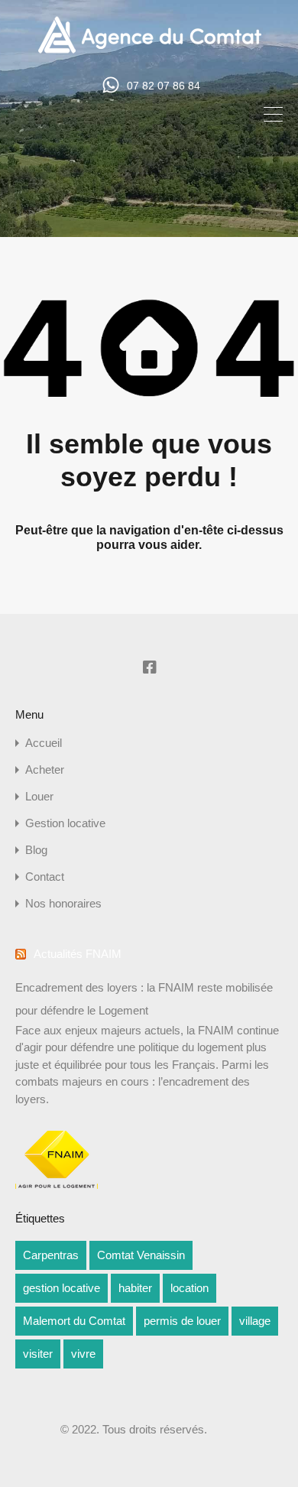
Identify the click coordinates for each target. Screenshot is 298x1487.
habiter (135, 1287)
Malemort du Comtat (74, 1320)
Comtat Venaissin (141, 1254)
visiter (38, 1353)
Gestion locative (65, 823)
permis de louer (182, 1320)
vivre (83, 1353)
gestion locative (61, 1287)
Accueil (43, 742)
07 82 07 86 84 (163, 86)
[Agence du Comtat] (149, 51)
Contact (44, 876)
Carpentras (51, 1254)
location (189, 1287)
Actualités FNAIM (77, 953)
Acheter (44, 769)
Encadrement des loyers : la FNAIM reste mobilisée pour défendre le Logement (144, 999)
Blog (36, 850)
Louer (39, 796)
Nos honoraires (63, 903)
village (254, 1320)
